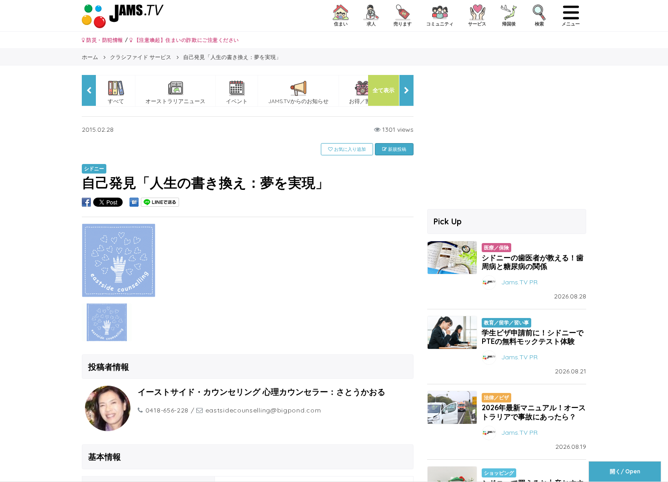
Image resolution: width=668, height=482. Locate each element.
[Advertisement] (506, 138)
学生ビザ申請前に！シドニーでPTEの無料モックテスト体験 (532, 337)
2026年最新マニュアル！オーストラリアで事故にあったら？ (534, 412)
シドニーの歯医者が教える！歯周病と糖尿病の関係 (532, 262)
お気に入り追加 (349, 149)
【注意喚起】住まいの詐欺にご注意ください (185, 40)
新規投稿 (396, 149)
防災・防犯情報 (104, 40)
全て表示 (383, 90)
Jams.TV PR (519, 282)
